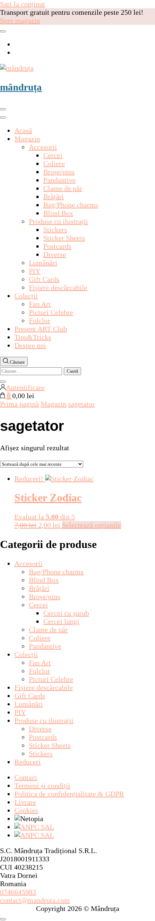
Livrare (25, 802)
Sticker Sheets (64, 238)
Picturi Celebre (51, 312)
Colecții (26, 296)
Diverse (54, 254)
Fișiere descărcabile (58, 287)
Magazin (27, 139)
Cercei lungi (61, 621)
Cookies (26, 810)
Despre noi (30, 345)
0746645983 (18, 892)
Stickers (55, 230)
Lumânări (43, 263)
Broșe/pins (59, 172)
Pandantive (59, 180)
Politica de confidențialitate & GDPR (69, 794)
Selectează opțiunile (91, 525)
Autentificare (25, 387)
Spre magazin (20, 20)
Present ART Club (40, 329)
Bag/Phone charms (70, 205)
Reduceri (27, 762)
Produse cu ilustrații (58, 221)
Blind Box (58, 213)
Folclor (39, 320)
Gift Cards (44, 279)
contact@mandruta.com (35, 900)
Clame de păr (62, 188)
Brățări (53, 197)
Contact (25, 777)
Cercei (52, 155)
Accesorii (43, 147)
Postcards (57, 246)
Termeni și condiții (42, 785)
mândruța (21, 87)
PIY (34, 271)
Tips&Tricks (32, 337)
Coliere (54, 163)
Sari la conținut (22, 4)
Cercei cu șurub (66, 613)
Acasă (23, 130)
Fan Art (40, 304)
